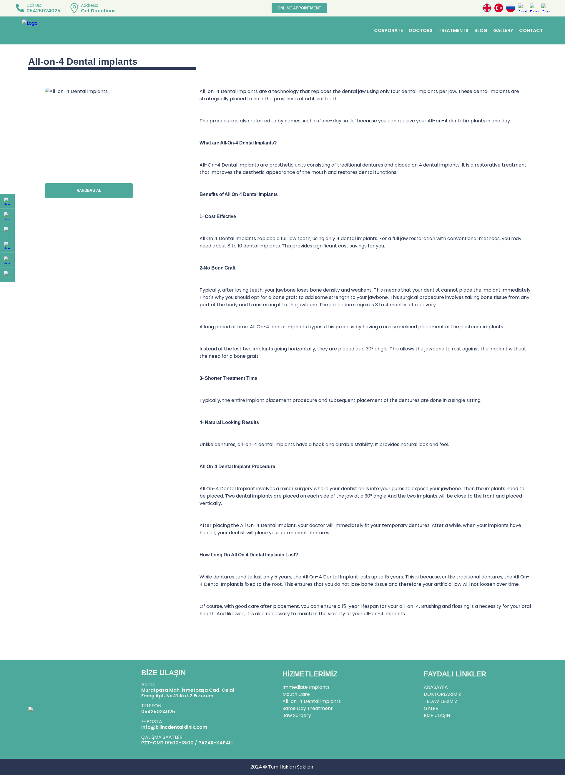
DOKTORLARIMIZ (442, 694)
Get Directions (98, 11)
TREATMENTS (453, 30)
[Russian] (510, 8)
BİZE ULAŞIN (437, 715)
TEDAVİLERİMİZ (440, 701)
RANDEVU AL (89, 190)
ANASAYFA (436, 687)
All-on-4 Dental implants (311, 701)
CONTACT (531, 30)
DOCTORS (421, 30)
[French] (534, 8)
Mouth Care (296, 694)
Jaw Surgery (296, 715)
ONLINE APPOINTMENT (299, 8)
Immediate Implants (306, 687)
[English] (487, 8)
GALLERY (503, 30)
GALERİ (432, 708)
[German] (545, 8)
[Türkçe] (498, 8)
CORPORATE (388, 30)
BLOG (480, 30)
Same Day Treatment (307, 708)
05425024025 (43, 11)
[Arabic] (522, 8)
